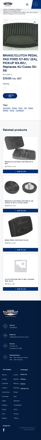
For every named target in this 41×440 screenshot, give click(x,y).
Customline (6, 392)
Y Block (16, 418)
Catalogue (24, 370)
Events (22, 384)
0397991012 (13, 327)
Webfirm (32, 429)
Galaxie (4, 418)
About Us (23, 374)
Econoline (5, 396)
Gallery (23, 379)
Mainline (16, 379)
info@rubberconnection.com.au (19, 337)
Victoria (16, 414)
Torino (16, 409)
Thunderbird (17, 405)
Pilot (15, 396)
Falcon (4, 409)
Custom (4, 388)
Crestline (5, 383)
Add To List (11, 95)
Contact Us (24, 388)
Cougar (4, 379)
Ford (3, 414)
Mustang (16, 388)
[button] (35, 22)
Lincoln (16, 375)
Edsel (4, 401)
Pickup (16, 392)
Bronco (4, 375)
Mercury (16, 383)
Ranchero (17, 401)
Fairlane (4, 405)
